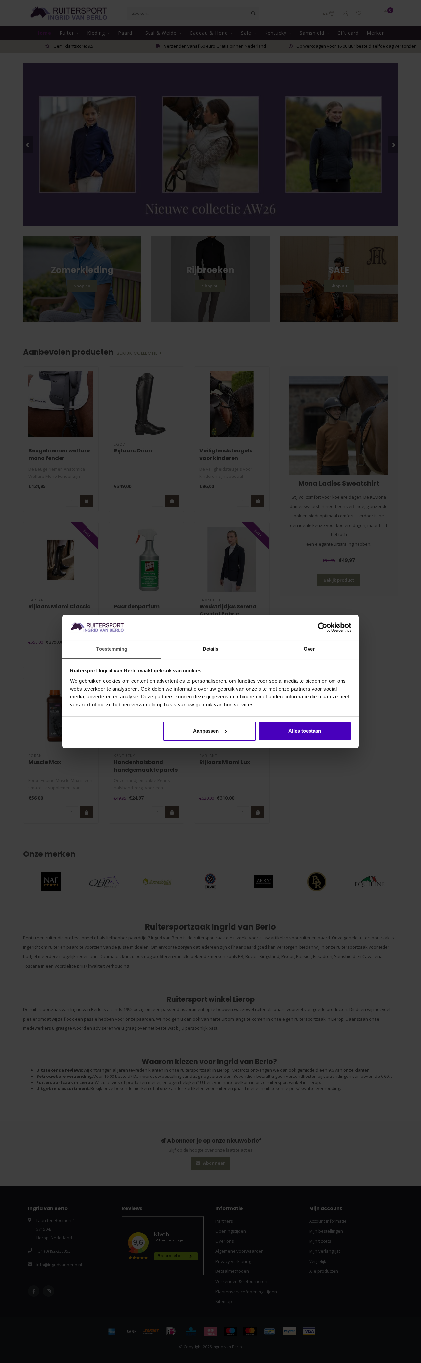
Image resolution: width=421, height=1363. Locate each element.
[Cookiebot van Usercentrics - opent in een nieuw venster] (322, 627)
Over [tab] (309, 649)
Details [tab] (211, 649)
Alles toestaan (304, 731)
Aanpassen (206, 731)
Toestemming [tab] (111, 649)
